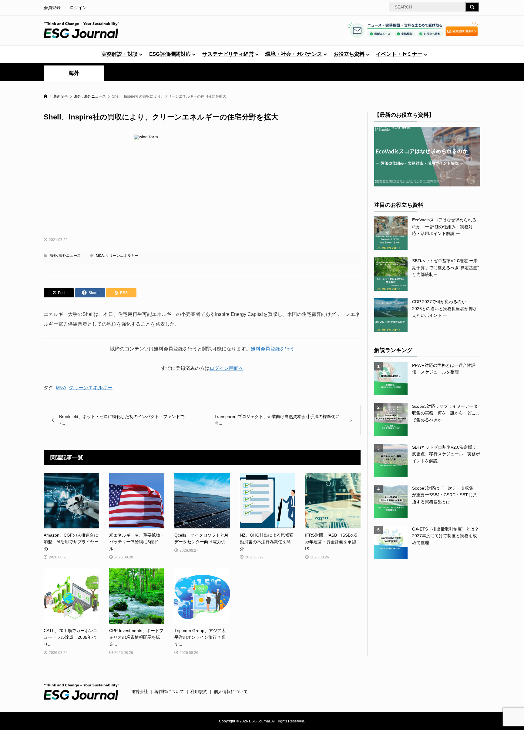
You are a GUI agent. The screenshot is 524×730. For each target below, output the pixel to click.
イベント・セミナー (399, 54)
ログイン (78, 7)
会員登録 (52, 7)
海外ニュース (70, 255)
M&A (100, 255)
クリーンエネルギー (122, 255)
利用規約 (198, 691)
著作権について (169, 691)
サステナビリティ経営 (228, 54)
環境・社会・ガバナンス (293, 54)
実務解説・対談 (120, 54)
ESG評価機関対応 (170, 54)
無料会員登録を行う (272, 348)
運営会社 (139, 691)
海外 (74, 73)
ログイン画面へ (227, 368)
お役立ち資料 (349, 54)
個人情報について (231, 691)
